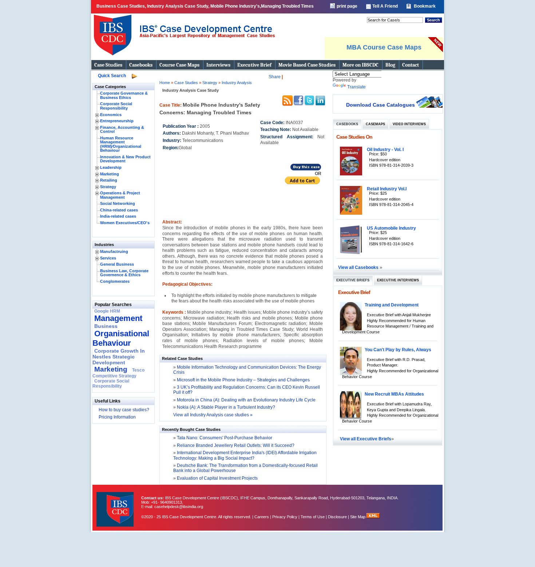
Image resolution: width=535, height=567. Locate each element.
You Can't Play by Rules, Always (398, 349)
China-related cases (119, 210)
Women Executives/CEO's (125, 223)
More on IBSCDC (360, 65)
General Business (117, 264)
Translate (356, 87)
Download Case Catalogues (380, 105)
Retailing (108, 180)
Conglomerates (115, 281)
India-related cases (118, 216)
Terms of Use (313, 517)
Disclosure (337, 517)
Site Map (358, 517)
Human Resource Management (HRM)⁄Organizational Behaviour (120, 144)
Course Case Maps (179, 65)
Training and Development (392, 304)
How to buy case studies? (124, 409)
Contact (410, 65)
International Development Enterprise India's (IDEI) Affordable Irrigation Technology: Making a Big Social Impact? (245, 455)
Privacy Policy (284, 517)
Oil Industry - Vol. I (385, 149)
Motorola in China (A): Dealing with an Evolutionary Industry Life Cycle (246, 400)
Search (433, 20)
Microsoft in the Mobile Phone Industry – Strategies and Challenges (243, 379)
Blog (390, 65)
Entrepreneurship (117, 121)
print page (347, 6)
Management (118, 318)
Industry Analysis (237, 82)
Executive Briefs (352, 280)
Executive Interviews (398, 280)
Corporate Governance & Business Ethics (124, 95)
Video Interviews (409, 124)
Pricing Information (117, 417)
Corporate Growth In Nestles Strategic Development (118, 356)
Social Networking (117, 203)
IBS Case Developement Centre (115, 504)
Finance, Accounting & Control (122, 129)
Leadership (111, 167)
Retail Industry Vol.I (387, 188)
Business (106, 326)
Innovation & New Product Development (125, 159)
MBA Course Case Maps (383, 47)
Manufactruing (114, 251)
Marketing (109, 174)
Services (108, 258)
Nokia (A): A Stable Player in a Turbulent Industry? (226, 407)
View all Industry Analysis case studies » (213, 414)
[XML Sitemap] (373, 517)
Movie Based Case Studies (307, 65)
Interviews (218, 65)
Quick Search (112, 75)
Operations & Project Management (120, 195)
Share (275, 76)
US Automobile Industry (391, 228)
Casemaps (375, 124)
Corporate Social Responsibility (116, 106)
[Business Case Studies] (184, 58)
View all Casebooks (359, 267)
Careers (261, 517)
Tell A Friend (385, 6)
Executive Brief (254, 65)
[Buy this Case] (305, 169)
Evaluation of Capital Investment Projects (217, 478)
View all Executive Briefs (365, 438)
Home (164, 82)
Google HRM (107, 311)
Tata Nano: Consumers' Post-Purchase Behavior (224, 437)
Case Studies (108, 65)
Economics (111, 114)
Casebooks (140, 65)
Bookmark (425, 6)
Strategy (108, 187)
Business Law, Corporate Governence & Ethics (124, 273)
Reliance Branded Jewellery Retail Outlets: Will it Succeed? (235, 445)
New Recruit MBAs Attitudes (394, 394)
